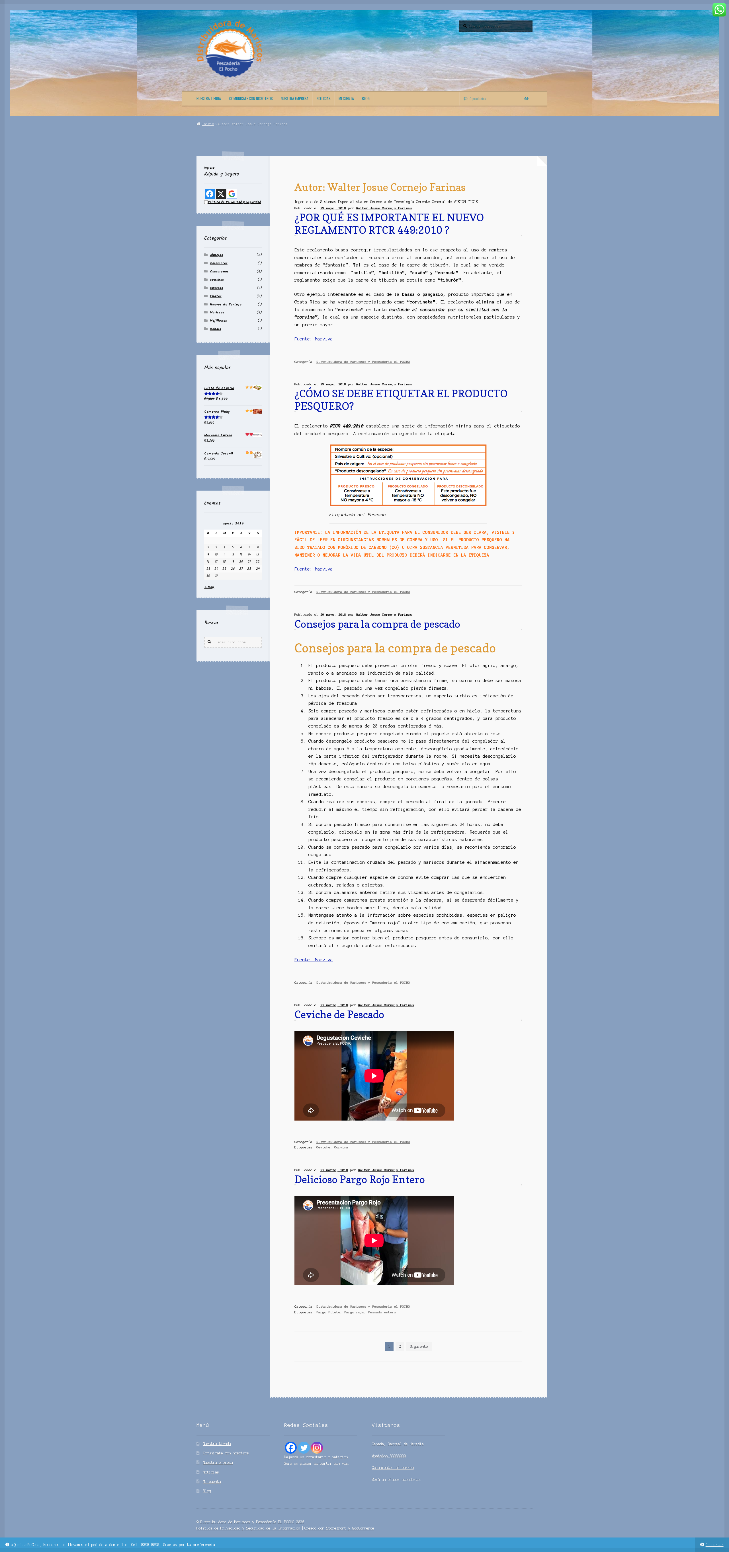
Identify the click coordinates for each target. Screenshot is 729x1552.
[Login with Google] (232, 194)
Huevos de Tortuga (225, 304)
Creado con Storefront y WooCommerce (339, 1528)
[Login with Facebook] (210, 194)
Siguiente (419, 1346)
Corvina (341, 1147)
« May (209, 587)
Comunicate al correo (393, 1468)
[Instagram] (317, 1448)
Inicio (208, 124)
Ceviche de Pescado (339, 1014)
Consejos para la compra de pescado (377, 624)
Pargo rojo (354, 1312)
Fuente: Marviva (313, 339)
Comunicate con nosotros (251, 98)
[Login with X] (221, 194)
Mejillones (218, 320)
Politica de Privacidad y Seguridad (234, 202)
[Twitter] (304, 1448)
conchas (217, 279)
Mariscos (217, 312)
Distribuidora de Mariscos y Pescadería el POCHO (363, 361)
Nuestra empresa (294, 98)
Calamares (219, 263)
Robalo (215, 329)
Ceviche (323, 1147)
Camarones (219, 271)
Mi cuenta (346, 98)
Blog (366, 98)
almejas (216, 255)
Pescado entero (382, 1312)
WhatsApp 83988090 (389, 1456)
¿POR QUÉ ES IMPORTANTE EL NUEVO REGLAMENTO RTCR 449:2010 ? (389, 223)
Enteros (216, 288)
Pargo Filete (328, 1312)
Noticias (324, 98)
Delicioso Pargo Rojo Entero (359, 1179)
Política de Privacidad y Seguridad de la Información (248, 1528)
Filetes (216, 296)
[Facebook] (291, 1448)
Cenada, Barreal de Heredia (398, 1444)
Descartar (715, 1545)
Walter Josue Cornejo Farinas (384, 208)
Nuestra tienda (208, 98)
